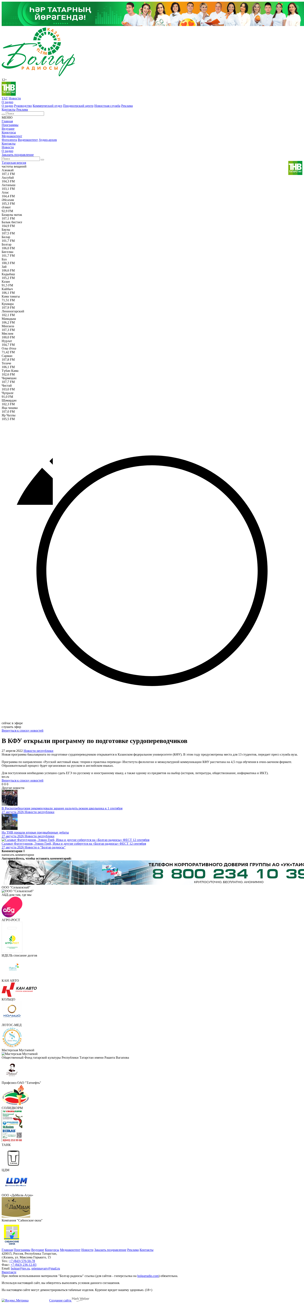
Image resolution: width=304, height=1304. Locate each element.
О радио (7, 102)
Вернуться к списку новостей (22, 730)
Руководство (23, 105)
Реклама (127, 105)
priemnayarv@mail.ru (45, 1268)
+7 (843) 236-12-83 (23, 1264)
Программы (10, 125)
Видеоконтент (28, 140)
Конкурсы (9, 132)
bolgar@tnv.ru (20, 1268)
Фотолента (9, 140)
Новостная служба (107, 105)
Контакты (9, 109)
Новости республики (38, 750)
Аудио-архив (48, 140)
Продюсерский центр (78, 105)
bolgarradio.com (148, 1276)
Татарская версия (14, 162)
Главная (7, 121)
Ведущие (8, 128)
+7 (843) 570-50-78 (22, 1261)
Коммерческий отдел (47, 105)
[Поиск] (3, 114)
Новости (15, 98)
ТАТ (5, 98)
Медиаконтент (12, 136)
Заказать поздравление (18, 154)
